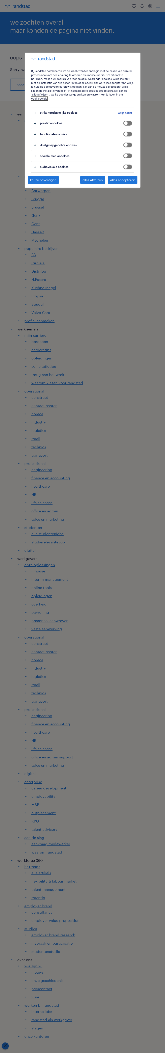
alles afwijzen (92, 180)
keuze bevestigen (43, 180)
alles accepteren (122, 180)
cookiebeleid (39, 98)
